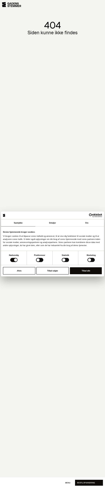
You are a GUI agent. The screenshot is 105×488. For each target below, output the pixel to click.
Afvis (19, 270)
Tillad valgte (52, 270)
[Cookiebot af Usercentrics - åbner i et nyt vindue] (91, 215)
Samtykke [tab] (18, 223)
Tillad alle (86, 270)
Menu (67, 483)
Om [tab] (86, 223)
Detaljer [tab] (52, 223)
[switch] (39, 260)
